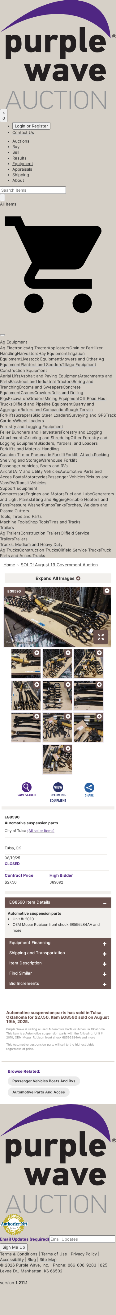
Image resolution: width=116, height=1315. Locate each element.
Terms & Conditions (18, 1253)
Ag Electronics (14, 347)
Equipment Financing (29, 942)
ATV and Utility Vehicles (37, 471)
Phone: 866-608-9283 (74, 1265)
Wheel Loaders (29, 420)
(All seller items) (40, 830)
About (18, 180)
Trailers (7, 527)
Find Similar (20, 973)
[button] (58, 320)
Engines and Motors (45, 493)
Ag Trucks (9, 549)
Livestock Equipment (41, 358)
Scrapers (23, 415)
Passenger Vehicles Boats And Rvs (43, 1081)
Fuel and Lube (78, 493)
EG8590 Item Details (29, 902)
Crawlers (42, 392)
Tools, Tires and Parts (21, 516)
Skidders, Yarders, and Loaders (67, 443)
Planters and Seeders (41, 364)
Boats (18, 476)
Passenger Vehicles (66, 476)
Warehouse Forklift (59, 460)
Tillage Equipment (79, 364)
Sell (15, 152)
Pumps (48, 504)
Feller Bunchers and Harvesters (30, 432)
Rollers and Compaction (43, 409)
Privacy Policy (84, 1253)
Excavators (18, 398)
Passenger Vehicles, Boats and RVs (34, 465)
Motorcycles (36, 476)
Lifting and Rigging (49, 499)
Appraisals (22, 169)
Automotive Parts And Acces (38, 1092)
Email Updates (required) (24, 1239)
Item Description (25, 962)
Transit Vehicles (31, 482)
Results (19, 158)
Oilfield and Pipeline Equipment (43, 404)
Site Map (48, 1259)
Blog (32, 1259)
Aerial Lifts (10, 375)
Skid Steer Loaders (50, 415)
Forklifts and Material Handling (29, 448)
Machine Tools (14, 521)
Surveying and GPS (87, 415)
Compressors (13, 493)
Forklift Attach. (80, 454)
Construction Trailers (40, 533)
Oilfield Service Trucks (79, 549)
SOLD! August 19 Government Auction (59, 564)
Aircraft (7, 471)
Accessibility (12, 1259)
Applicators (58, 347)
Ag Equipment (13, 341)
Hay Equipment (53, 353)
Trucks (38, 555)
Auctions (20, 141)
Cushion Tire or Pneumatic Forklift (33, 454)
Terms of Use (54, 1253)
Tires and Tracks (64, 521)
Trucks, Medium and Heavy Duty (31, 544)
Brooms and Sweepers (41, 387)
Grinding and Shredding (48, 437)
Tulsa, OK (13, 848)
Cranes (27, 392)
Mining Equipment (62, 398)
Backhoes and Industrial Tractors (41, 381)
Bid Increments (24, 983)
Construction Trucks (38, 549)
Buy (15, 146)
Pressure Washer (25, 504)
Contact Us (23, 132)
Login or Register (31, 125)
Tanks (60, 504)
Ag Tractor (38, 347)
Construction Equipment (23, 370)
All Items (8, 204)
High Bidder (61, 875)
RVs (12, 482)
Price (19, 875)
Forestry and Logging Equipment (31, 426)
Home (9, 564)
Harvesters (27, 353)
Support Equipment (18, 488)
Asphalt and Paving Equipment (49, 375)
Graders (37, 398)
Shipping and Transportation (37, 952)
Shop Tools (38, 521)
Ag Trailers (10, 533)
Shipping (20, 174)
